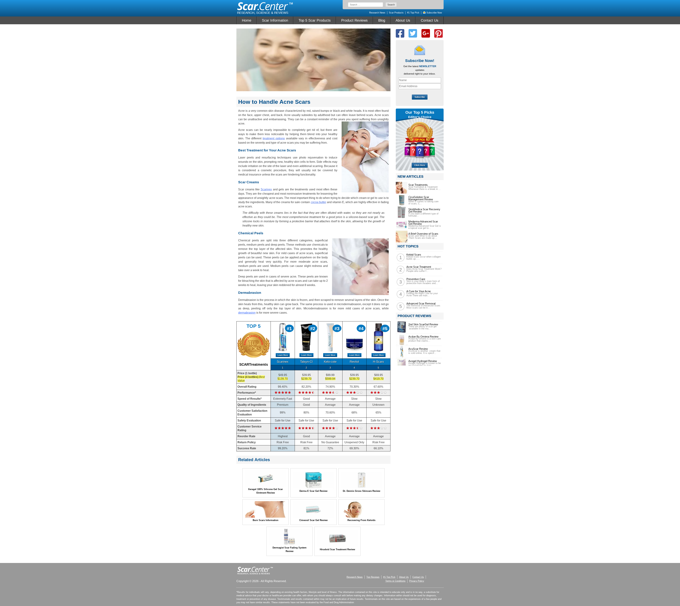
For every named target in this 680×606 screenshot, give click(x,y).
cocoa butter (318, 202)
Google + (425, 33)
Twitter (413, 33)
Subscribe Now (434, 12)
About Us (403, 20)
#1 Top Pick (413, 12)
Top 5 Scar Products (315, 20)
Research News (377, 12)
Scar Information (275, 20)
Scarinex (266, 189)
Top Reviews (372, 577)
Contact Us (429, 20)
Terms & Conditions (395, 581)
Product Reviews (354, 20)
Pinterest (438, 33)
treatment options (274, 138)
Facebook (400, 33)
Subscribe (420, 97)
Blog (381, 20)
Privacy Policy (416, 581)
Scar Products (396, 12)
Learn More (282, 355)
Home (246, 20)
